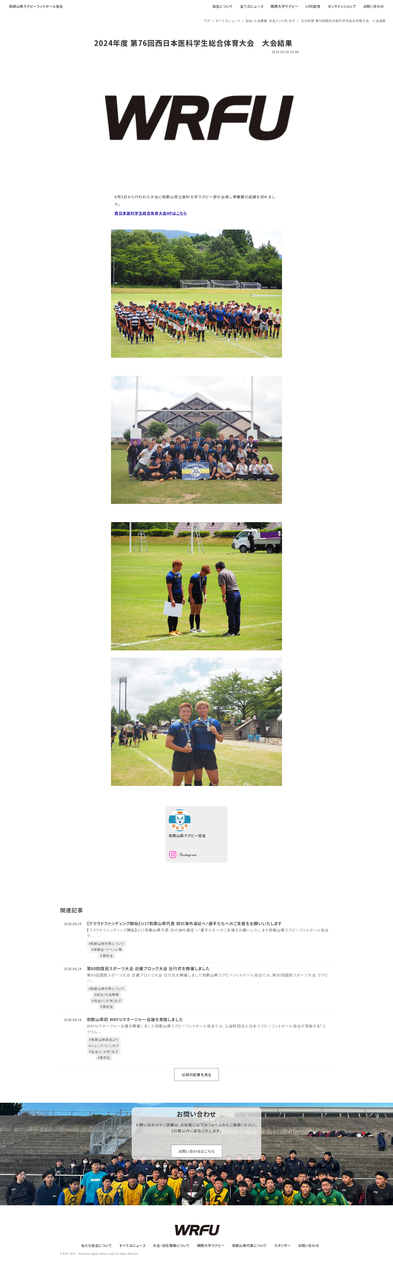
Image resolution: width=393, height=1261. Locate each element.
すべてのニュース (228, 20)
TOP (207, 20)
